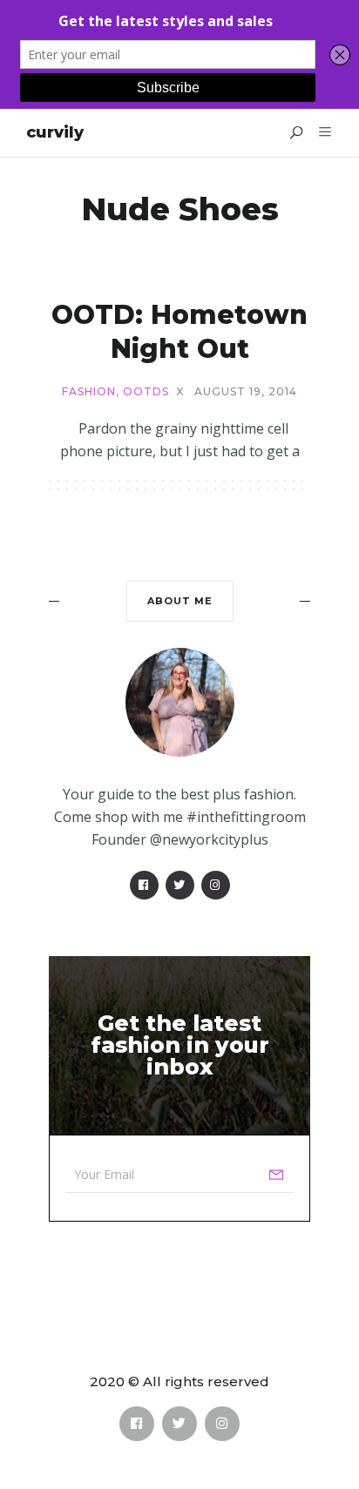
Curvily (55, 132)
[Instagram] (215, 885)
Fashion (89, 392)
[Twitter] (180, 885)
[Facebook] (144, 885)
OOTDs (146, 392)
